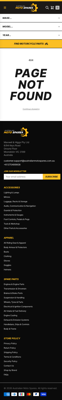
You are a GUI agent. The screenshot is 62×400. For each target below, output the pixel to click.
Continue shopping (31, 109)
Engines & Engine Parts (14, 284)
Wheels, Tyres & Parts (13, 302)
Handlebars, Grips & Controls (16, 324)
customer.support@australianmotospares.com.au (29, 160)
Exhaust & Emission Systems (16, 320)
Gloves (7, 260)
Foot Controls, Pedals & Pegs (16, 219)
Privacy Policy (10, 343)
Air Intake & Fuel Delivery (15, 311)
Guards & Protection (13, 210)
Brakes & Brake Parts (13, 293)
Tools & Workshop (12, 224)
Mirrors (7, 197)
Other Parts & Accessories (15, 228)
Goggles (7, 265)
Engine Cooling (10, 315)
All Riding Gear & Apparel (15, 243)
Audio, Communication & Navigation (20, 206)
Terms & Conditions (12, 357)
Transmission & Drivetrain (15, 288)
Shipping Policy (11, 352)
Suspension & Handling (14, 297)
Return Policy (10, 348)
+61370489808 (12, 164)
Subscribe (51, 176)
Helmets (7, 269)
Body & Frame (10, 329)
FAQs (6, 374)
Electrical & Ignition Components (18, 306)
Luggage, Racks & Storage (15, 201)
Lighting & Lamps (11, 192)
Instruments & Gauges (13, 215)
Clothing (7, 256)
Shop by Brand (10, 370)
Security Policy (10, 361)
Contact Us (9, 366)
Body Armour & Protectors (15, 247)
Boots (6, 252)
